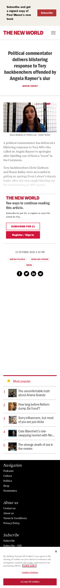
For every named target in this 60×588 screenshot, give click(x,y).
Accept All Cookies (29, 581)
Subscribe (47, 12)
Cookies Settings (30, 572)
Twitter (26, 273)
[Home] (23, 33)
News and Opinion (39, 259)
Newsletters (10, 490)
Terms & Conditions (15, 518)
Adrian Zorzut (30, 85)
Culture (7, 476)
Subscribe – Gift (12, 545)
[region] (30, 567)
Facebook (19, 273)
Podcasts (8, 471)
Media (29, 265)
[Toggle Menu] (53, 32)
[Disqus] (30, 322)
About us (8, 513)
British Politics (17, 259)
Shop (6, 485)
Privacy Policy (11, 523)
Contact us (9, 508)
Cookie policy (29, 566)
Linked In (33, 273)
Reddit (40, 273)
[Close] (56, 551)
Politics (7, 481)
